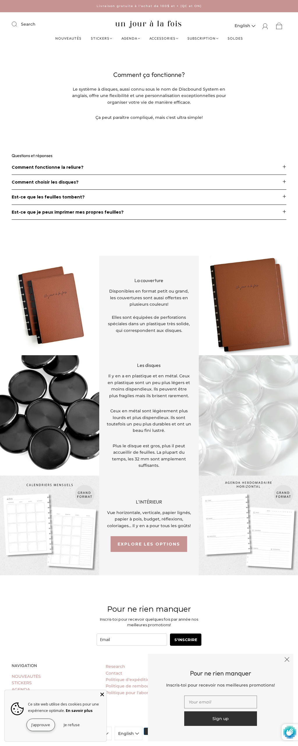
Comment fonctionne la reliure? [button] (48, 167)
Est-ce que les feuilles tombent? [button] (48, 197)
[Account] (265, 25)
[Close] (102, 694)
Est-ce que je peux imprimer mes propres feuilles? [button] (68, 212)
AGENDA (129, 38)
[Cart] (279, 25)
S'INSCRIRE (185, 639)
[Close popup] (287, 660)
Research (115, 666)
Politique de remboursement (136, 686)
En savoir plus (79, 710)
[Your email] (220, 702)
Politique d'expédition (129, 679)
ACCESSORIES (162, 38)
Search (28, 24)
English (243, 25)
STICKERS (100, 38)
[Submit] (18, 23)
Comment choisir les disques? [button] (45, 182)
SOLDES (235, 38)
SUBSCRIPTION (201, 38)
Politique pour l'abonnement (136, 692)
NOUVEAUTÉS (68, 38)
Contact (114, 673)
